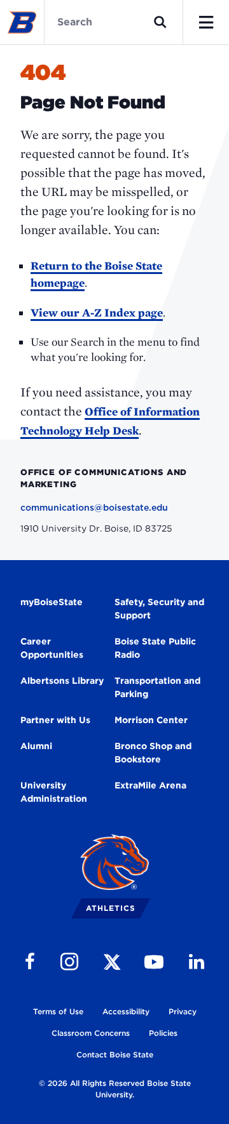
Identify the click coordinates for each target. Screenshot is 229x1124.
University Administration (53, 792)
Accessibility (125, 1011)
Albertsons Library (62, 681)
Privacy (183, 1011)
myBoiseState (51, 602)
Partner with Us (55, 720)
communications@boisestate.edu (94, 507)
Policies (163, 1033)
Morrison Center (151, 720)
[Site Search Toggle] (160, 22)
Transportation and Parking (157, 687)
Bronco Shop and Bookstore (152, 752)
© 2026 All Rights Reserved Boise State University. (115, 1088)
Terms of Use (58, 1011)
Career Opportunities (51, 648)
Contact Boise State (114, 1054)
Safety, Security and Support (159, 608)
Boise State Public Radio (155, 648)
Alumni (36, 746)
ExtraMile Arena (150, 785)
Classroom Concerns (91, 1033)
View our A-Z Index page (97, 312)
